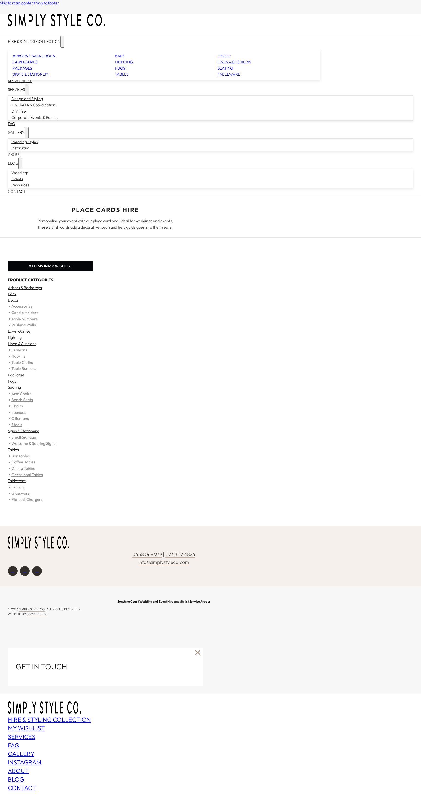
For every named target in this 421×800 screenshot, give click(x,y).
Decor (224, 55)
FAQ (11, 123)
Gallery (16, 132)
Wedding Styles (24, 141)
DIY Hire (18, 111)
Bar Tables (20, 455)
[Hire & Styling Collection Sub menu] (62, 41)
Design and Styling (27, 98)
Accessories (21, 306)
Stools (16, 424)
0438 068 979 (147, 554)
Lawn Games (25, 61)
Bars (119, 55)
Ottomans (20, 418)
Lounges (18, 412)
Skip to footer (47, 2)
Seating (225, 67)
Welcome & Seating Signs (33, 443)
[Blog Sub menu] (20, 163)
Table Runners (23, 368)
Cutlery (17, 487)
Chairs (17, 406)
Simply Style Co (32, 609)
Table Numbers (24, 318)
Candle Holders (24, 312)
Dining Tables (23, 468)
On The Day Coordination (33, 104)
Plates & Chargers (27, 499)
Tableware (229, 74)
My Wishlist (20, 80)
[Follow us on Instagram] (25, 571)
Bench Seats (22, 399)
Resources (20, 185)
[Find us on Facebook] (13, 571)
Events (17, 178)
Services (16, 89)
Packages (22, 67)
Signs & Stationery (31, 74)
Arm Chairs (21, 393)
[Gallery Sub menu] (27, 132)
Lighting (124, 61)
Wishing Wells (23, 324)
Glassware (20, 493)
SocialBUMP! (37, 614)
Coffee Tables (23, 462)
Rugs (120, 67)
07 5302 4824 (180, 554)
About (14, 154)
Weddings (20, 172)
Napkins (18, 356)
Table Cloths (22, 362)
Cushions (19, 350)
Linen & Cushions (234, 61)
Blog (13, 163)
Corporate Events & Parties (34, 117)
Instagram (20, 148)
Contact (17, 191)
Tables (122, 74)
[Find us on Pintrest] (37, 571)
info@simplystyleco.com (163, 562)
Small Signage (23, 437)
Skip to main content (17, 2)
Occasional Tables (27, 474)
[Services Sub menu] (27, 89)
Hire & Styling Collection (34, 41)
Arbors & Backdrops (34, 55)
